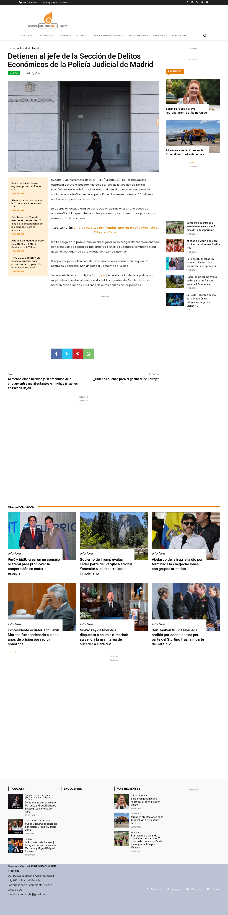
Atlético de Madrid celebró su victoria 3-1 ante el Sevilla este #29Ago (27, 243)
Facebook (156, 889)
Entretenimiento (139, 795)
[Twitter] (197, 3)
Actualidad (23, 48)
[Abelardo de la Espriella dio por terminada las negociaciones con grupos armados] (186, 536)
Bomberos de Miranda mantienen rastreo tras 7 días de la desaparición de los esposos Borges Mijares (27, 223)
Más (192, 162)
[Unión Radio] (47, 19)
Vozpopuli (99, 275)
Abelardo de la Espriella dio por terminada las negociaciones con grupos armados (177, 564)
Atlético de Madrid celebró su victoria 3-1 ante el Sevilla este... (203, 244)
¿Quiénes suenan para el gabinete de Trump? (126, 379)
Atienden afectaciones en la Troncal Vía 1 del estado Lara (27, 203)
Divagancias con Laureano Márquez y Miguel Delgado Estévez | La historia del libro (40, 807)
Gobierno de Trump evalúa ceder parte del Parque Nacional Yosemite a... (201, 281)
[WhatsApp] (88, 354)
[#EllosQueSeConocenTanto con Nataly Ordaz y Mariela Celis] (15, 826)
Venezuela (136, 814)
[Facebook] (187, 3)
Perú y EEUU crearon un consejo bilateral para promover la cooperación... (202, 263)
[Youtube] (207, 3)
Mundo (36, 48)
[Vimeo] (202, 3)
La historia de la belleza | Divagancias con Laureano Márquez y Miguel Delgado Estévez (40, 847)
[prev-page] (10, 652)
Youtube (216, 889)
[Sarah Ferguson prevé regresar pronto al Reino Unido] (193, 95)
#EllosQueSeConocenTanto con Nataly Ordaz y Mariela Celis (41, 826)
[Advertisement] (105, 324)
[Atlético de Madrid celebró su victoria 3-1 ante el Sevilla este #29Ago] (175, 245)
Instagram (176, 889)
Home (11, 48)
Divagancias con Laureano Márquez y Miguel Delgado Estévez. (37, 797)
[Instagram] (192, 3)
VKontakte (196, 889)
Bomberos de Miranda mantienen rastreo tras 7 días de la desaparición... (201, 226)
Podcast (28, 839)
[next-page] (16, 652)
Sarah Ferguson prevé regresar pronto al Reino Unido (26, 186)
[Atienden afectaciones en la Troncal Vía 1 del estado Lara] (193, 136)
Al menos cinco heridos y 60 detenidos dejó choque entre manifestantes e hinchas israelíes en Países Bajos (43, 383)
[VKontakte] (188, 889)
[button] (205, 35)
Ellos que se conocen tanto (38, 820)
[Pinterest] (77, 354)
